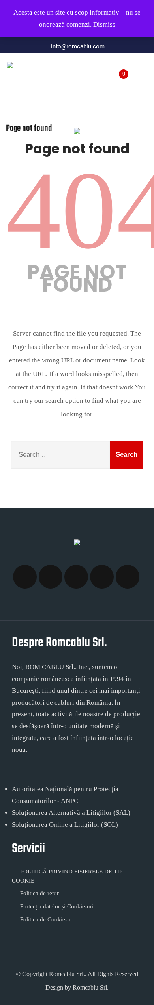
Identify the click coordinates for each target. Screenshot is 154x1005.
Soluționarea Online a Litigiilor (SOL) (65, 824)
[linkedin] (127, 577)
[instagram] (76, 577)
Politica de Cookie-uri (47, 919)
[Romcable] (33, 88)
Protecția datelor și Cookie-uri (57, 906)
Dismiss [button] (104, 24)
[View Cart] (118, 70)
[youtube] (102, 577)
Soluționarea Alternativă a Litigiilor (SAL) (71, 812)
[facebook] (25, 577)
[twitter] (50, 577)
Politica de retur (39, 893)
